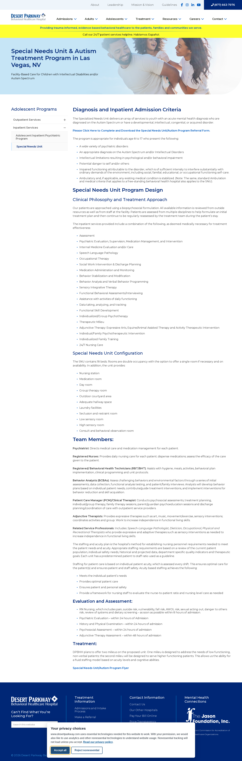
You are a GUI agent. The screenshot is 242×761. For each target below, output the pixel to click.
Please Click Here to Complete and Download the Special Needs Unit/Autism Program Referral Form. (141, 130)
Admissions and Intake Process (90, 710)
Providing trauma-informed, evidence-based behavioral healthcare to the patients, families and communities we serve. (121, 27)
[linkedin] (192, 5)
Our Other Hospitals (143, 710)
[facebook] (182, 5)
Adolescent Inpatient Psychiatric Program (38, 137)
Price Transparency (143, 721)
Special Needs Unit (29, 146)
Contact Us (137, 704)
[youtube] (199, 5)
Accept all (60, 750)
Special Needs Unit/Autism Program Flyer (101, 668)
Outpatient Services (27, 119)
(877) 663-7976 (224, 4)
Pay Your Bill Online (143, 715)
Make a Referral (85, 717)
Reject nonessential (87, 750)
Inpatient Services (25, 127)
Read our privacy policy (98, 742)
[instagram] (187, 5)
